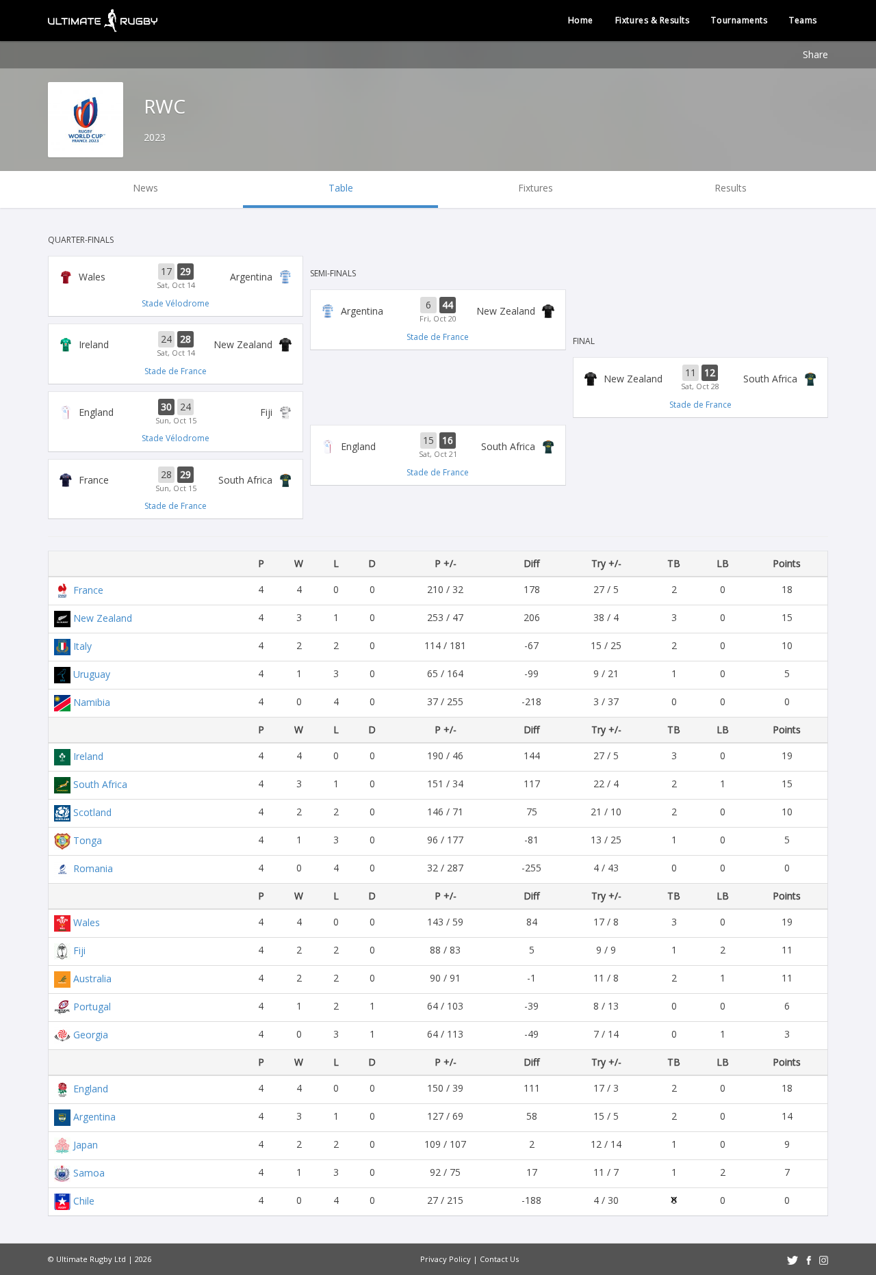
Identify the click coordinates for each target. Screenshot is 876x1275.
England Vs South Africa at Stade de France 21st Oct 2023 (438, 445)
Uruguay (91, 674)
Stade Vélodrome (175, 303)
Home (580, 20)
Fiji (79, 950)
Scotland (92, 812)
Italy (82, 646)
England (90, 1088)
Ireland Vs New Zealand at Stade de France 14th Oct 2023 (175, 344)
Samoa (89, 1172)
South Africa (100, 784)
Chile (83, 1200)
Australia (92, 978)
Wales (86, 922)
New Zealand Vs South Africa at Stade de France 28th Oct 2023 (700, 378)
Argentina (94, 1116)
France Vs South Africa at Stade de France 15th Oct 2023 (175, 480)
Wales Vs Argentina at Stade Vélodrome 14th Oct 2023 (175, 277)
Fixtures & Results (652, 20)
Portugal (92, 1006)
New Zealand (102, 618)
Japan (85, 1144)
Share (815, 54)
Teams (803, 20)
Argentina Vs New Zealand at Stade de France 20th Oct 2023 (438, 310)
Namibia (91, 702)
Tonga (87, 840)
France (88, 589)
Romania (93, 868)
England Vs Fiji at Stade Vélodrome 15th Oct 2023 (175, 412)
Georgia (90, 1034)
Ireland (88, 756)
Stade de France (175, 371)
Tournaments (739, 20)
